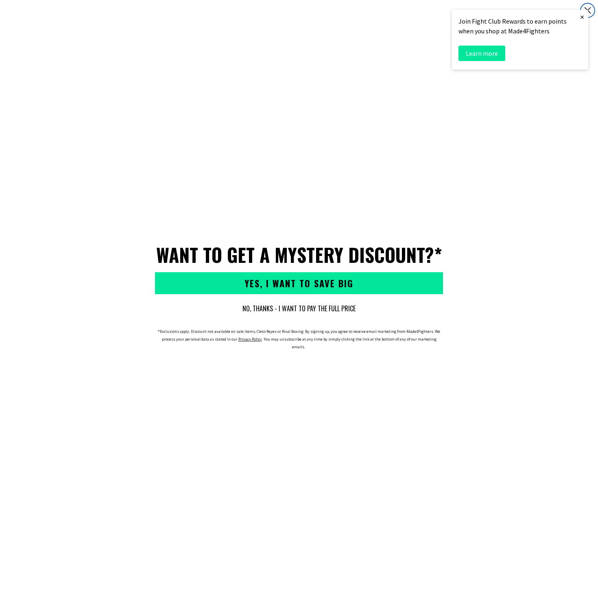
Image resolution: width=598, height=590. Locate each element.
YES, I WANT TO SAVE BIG (299, 283)
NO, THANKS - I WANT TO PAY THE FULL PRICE (299, 308)
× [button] (582, 17)
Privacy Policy (250, 339)
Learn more (482, 53)
